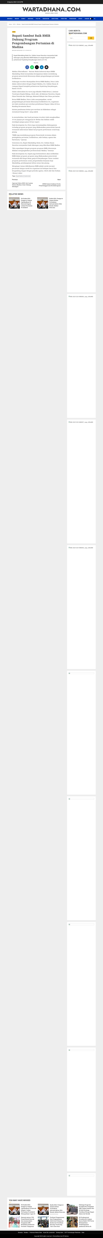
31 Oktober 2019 (27, 50)
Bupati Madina (19, 176)
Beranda (9, 18)
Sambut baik (27, 176)
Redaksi (26, 1232)
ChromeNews (57, 1236)
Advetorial (55, 18)
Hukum (87, 18)
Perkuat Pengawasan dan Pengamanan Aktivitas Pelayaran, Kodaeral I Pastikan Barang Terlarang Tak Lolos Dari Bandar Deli (57, 1223)
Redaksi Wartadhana (18, 50)
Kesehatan (46, 18)
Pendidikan (72, 18)
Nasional (30, 18)
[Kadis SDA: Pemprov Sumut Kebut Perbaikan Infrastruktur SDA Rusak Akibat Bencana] (42, 203)
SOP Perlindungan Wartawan (72, 1232)
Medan (17, 18)
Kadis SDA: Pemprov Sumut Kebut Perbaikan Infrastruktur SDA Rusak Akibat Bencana (56, 203)
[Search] (95, 18)
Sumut (23, 18)
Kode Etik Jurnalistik (49, 1232)
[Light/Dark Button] (91, 18)
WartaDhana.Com (51, 9)
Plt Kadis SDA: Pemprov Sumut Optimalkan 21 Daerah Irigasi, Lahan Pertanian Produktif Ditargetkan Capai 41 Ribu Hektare (28, 205)
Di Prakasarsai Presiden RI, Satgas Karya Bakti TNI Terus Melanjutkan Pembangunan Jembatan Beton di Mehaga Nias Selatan (86, 1223)
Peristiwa (64, 18)
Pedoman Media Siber (35, 1232)
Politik (38, 18)
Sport (80, 18)
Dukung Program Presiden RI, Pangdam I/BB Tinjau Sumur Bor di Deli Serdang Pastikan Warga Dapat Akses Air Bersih (86, 1209)
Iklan (83, 1232)
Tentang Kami (59, 1232)
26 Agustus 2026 (54, 1214)
